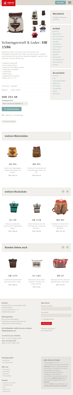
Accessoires (59, 73)
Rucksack (14, 86)
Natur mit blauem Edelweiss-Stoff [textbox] (14, 104)
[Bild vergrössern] (34, 15)
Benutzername (46, 306)
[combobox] (15, 103)
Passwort (44, 312)
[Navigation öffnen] (69, 2)
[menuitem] (19, 360)
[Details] (13, 160)
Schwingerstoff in (7, 100)
